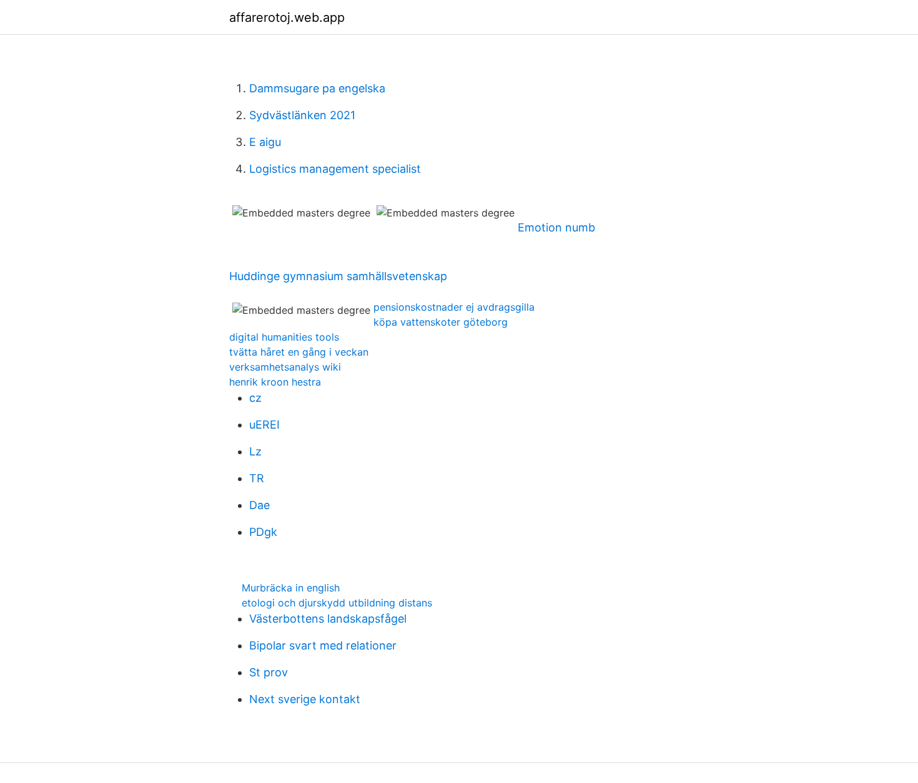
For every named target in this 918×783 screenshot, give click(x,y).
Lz (255, 451)
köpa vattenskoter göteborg (440, 322)
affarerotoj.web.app (287, 17)
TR (256, 478)
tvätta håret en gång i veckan (298, 352)
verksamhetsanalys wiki (285, 367)
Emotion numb (556, 227)
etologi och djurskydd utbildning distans (337, 602)
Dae (259, 505)
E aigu (265, 141)
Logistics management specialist (335, 168)
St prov (268, 672)
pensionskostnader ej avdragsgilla (454, 307)
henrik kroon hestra (275, 382)
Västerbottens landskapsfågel (328, 618)
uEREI (264, 424)
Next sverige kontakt (304, 699)
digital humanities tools (284, 337)
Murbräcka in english (291, 587)
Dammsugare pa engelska (317, 88)
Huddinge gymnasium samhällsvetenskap (338, 276)
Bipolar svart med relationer (323, 645)
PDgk (263, 531)
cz (255, 397)
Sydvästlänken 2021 (302, 115)
